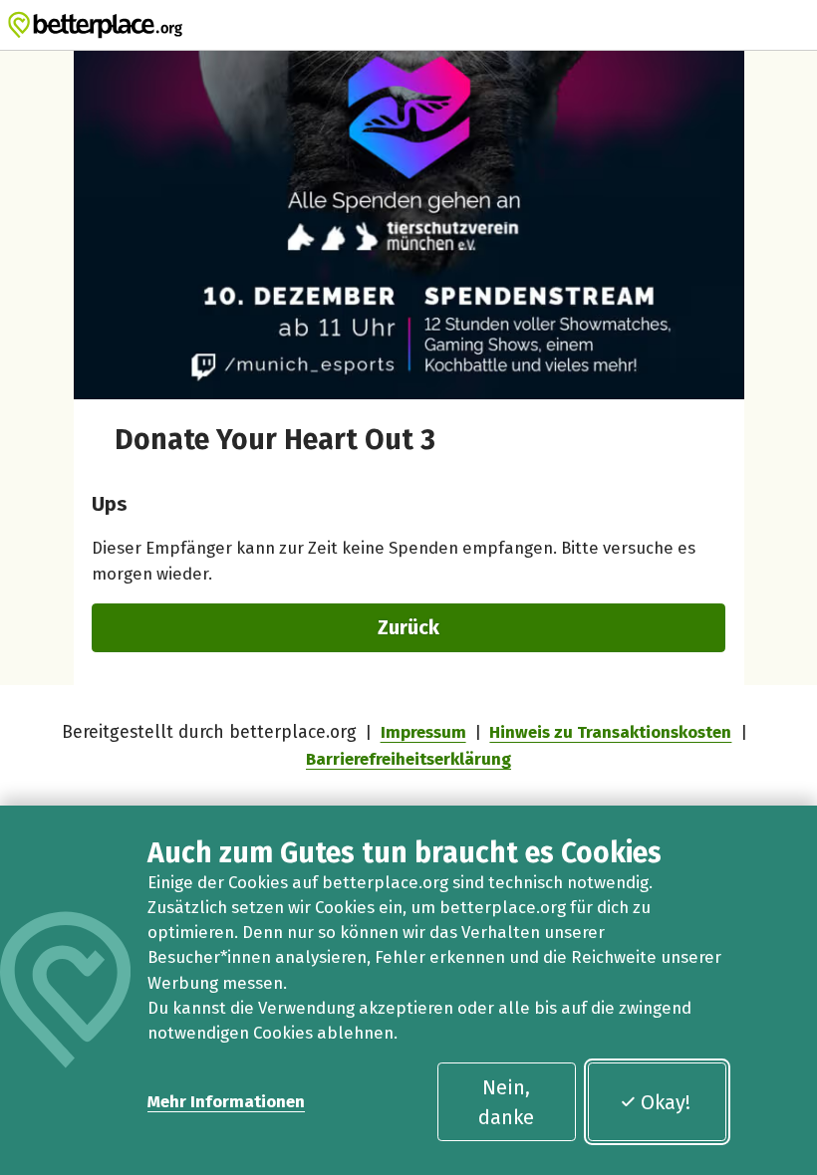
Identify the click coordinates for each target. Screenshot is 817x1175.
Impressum (423, 732)
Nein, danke (506, 1102)
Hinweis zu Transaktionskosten (610, 732)
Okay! (665, 1102)
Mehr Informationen (226, 1101)
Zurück (408, 627)
